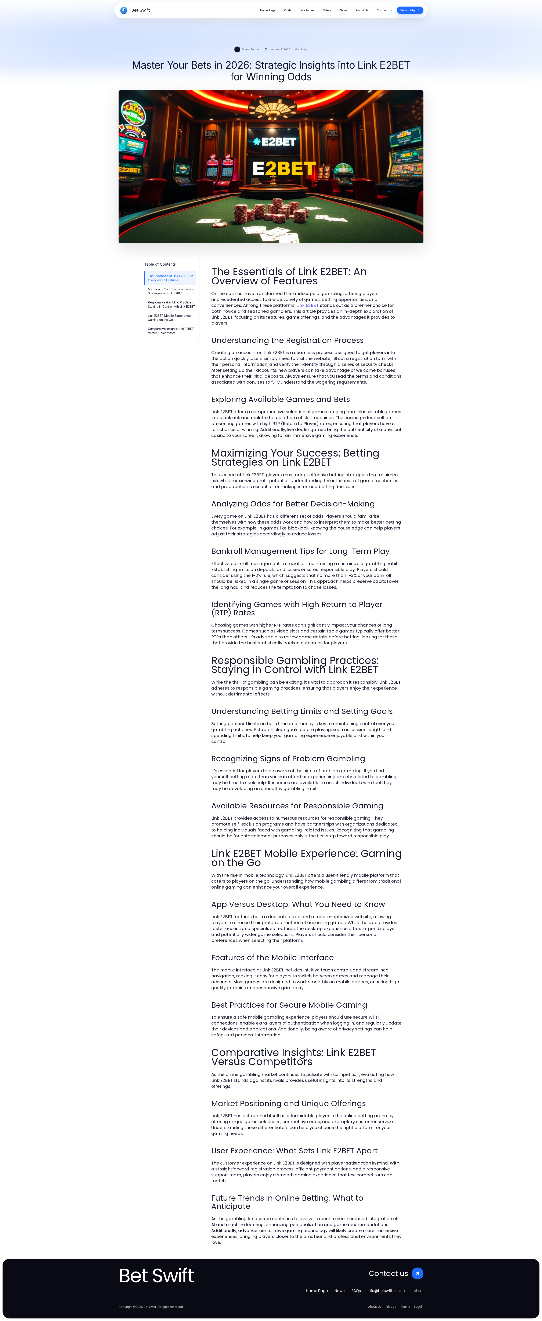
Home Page (317, 1290)
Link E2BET (307, 305)
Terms (405, 1307)
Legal (418, 1307)
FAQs (356, 1290)
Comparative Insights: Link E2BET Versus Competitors (171, 331)
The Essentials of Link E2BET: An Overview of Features (170, 278)
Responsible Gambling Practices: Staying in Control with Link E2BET (171, 304)
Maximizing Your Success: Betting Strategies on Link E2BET (171, 291)
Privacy (391, 1307)
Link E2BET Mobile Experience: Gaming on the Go (169, 317)
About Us (374, 1307)
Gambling (301, 49)
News (340, 1290)
